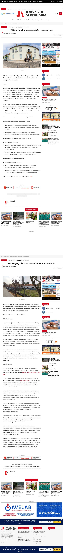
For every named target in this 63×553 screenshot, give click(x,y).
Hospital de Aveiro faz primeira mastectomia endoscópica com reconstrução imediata (53, 140)
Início (2, 23)
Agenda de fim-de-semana (52, 133)
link (31, 176)
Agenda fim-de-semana (22, 536)
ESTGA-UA (35, 194)
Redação (13, 33)
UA (38, 194)
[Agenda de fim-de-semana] (45, 134)
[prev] (59, 9)
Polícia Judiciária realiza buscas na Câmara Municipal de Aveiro (25, 532)
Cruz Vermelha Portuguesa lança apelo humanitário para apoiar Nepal (54, 126)
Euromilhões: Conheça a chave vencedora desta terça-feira (18, 9)
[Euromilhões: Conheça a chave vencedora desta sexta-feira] (51, 91)
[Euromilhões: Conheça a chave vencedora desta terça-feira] (56, 216)
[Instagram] (55, 14)
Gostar (58, 75)
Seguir (58, 78)
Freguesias (6, 23)
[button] (60, 13)
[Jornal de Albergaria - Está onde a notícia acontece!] (31, 14)
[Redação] (3, 33)
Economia (45, 97)
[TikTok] (57, 14)
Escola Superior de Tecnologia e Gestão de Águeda (17, 194)
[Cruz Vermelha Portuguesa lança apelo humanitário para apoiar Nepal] (45, 127)
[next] (61, 9)
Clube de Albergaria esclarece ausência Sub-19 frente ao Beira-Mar (24, 540)
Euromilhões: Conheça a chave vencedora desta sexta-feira (49, 100)
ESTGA (30, 194)
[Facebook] (53, 14)
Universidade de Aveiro (21, 196)
